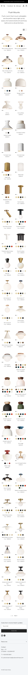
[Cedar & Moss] (14, 6)
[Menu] (1, 6)
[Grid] (24, 30)
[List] (26, 30)
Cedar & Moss (8, 670)
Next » (15, 616)
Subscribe (14, 631)
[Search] (5, 6)
